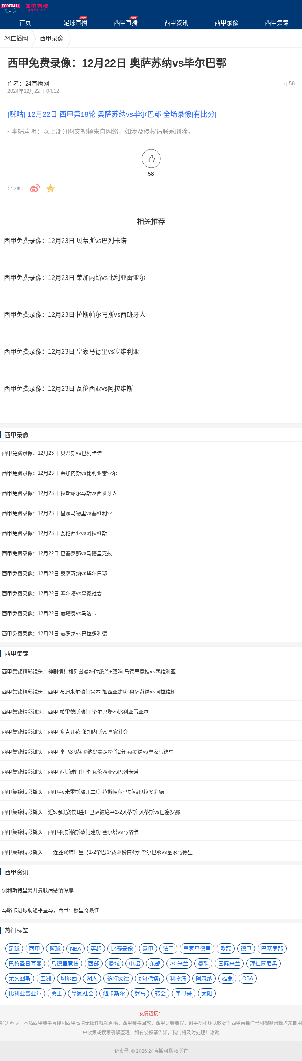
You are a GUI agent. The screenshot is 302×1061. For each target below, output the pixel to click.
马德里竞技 (65, 963)
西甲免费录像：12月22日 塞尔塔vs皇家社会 (52, 593)
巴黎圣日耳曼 (25, 963)
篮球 (55, 948)
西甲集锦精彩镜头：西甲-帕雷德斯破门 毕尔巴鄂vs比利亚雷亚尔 (75, 712)
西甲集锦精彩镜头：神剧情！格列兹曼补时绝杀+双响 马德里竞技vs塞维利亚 (89, 672)
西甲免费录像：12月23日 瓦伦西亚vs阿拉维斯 (54, 533)
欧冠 (225, 948)
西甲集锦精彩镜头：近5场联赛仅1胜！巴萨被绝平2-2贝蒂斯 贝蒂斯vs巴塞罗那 (91, 812)
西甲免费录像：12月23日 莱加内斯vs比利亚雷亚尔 (59, 473)
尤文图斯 (20, 978)
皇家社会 (83, 993)
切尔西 (69, 978)
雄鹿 (227, 978)
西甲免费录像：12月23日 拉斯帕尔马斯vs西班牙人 (59, 493)
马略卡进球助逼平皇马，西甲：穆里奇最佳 (50, 910)
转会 (160, 993)
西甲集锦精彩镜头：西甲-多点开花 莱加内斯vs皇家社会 (65, 732)
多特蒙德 (118, 978)
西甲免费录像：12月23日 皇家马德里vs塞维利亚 (57, 513)
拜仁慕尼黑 (263, 963)
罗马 (139, 993)
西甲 (34, 948)
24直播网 (16, 38)
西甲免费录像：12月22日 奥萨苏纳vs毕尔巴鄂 (54, 573)
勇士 (56, 993)
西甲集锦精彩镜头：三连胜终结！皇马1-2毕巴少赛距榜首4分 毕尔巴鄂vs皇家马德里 (97, 852)
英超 (95, 948)
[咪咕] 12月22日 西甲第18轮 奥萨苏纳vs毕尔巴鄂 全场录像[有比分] (112, 114)
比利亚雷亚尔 (25, 993)
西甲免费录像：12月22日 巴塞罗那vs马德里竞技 (57, 553)
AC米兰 (179, 963)
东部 (154, 963)
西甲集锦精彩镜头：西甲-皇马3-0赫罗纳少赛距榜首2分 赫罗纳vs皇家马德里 (88, 752)
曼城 (114, 963)
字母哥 (183, 993)
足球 (14, 948)
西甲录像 (51, 38)
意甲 (147, 948)
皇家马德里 (197, 948)
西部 (93, 963)
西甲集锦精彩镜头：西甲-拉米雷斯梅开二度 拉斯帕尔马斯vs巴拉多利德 (83, 792)
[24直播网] (25, 8)
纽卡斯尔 (114, 993)
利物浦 (178, 978)
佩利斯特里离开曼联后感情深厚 (38, 890)
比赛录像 (122, 948)
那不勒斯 (149, 978)
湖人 (92, 978)
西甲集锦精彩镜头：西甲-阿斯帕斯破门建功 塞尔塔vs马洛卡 (70, 832)
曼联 (203, 963)
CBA (247, 978)
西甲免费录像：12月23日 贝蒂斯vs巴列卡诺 (52, 453)
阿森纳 (204, 978)
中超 (134, 963)
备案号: (122, 1051)
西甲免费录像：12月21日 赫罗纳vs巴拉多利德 (54, 633)
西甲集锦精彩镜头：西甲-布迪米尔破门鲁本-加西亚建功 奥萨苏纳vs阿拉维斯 (89, 692)
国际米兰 (229, 963)
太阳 (206, 993)
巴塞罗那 (272, 948)
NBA (75, 948)
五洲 (45, 978)
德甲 (246, 948)
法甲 (168, 948)
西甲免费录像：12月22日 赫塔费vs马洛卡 (49, 613)
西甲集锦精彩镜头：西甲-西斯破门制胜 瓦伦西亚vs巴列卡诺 (70, 772)
